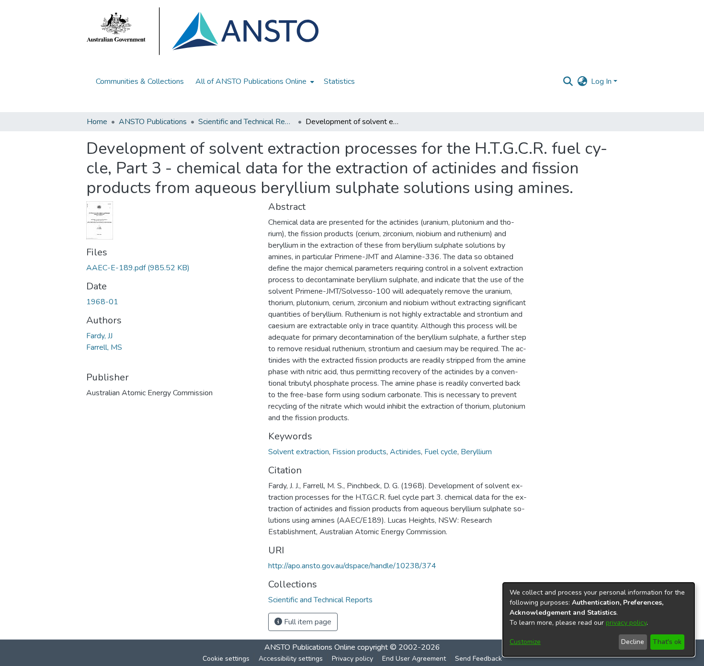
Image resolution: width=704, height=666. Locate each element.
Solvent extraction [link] (298, 452)
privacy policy (626, 622)
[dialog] (598, 619)
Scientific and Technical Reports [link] (246, 121)
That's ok (667, 641)
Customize (525, 641)
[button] (568, 81)
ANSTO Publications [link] (153, 121)
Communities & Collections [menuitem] (140, 81)
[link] (138, 268)
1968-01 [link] (102, 302)
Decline (632, 641)
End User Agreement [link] (414, 658)
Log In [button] (602, 81)
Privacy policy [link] (352, 658)
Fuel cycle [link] (440, 452)
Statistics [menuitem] (339, 81)
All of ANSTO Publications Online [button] (251, 81)
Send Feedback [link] (478, 658)
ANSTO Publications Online (309, 647)
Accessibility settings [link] (291, 658)
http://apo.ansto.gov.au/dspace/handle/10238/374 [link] (352, 566)
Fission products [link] (359, 452)
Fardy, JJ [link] (99, 336)
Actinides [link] (405, 452)
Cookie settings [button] (226, 658)
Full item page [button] (306, 622)
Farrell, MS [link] (104, 347)
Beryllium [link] (476, 452)
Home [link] (97, 121)
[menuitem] (253, 81)
